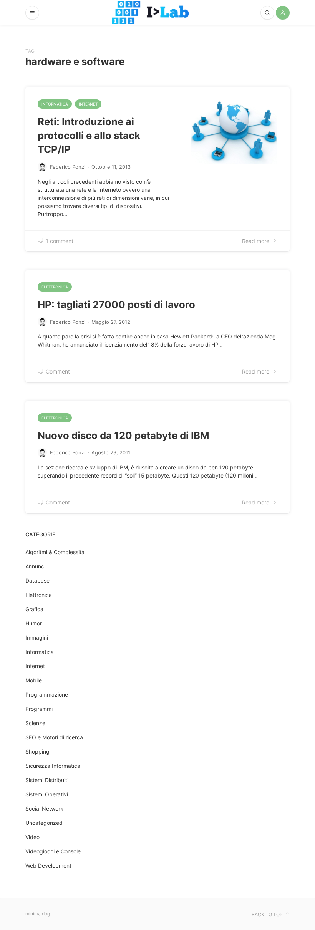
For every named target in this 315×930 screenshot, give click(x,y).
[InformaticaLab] (150, 12)
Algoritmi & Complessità (55, 552)
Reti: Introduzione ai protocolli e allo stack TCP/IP (89, 135)
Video (32, 837)
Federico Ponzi (67, 167)
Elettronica (54, 287)
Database (37, 580)
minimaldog (37, 914)
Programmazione (46, 694)
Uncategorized (44, 822)
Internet (88, 104)
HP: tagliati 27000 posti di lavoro (116, 304)
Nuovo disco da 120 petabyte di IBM (123, 435)
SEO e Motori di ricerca (54, 737)
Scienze (35, 723)
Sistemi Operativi (46, 794)
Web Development (48, 865)
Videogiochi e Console (53, 851)
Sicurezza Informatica (52, 765)
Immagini (36, 637)
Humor (33, 623)
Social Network (44, 808)
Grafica (34, 609)
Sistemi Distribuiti (46, 780)
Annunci (35, 566)
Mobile (33, 680)
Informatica (54, 104)
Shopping (37, 751)
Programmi (39, 708)
